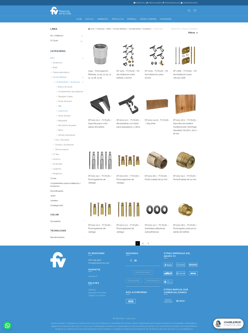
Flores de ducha (65, 101)
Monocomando (61, 149)
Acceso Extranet (142, 272)
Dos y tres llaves (62, 140)
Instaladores (134, 281)
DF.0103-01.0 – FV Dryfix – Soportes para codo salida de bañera (100, 123)
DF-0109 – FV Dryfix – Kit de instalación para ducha (156, 74)
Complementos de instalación (70, 92)
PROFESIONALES (172, 3)
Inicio (92, 29)
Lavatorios (57, 169)
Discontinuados (56, 191)
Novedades (166, 19)
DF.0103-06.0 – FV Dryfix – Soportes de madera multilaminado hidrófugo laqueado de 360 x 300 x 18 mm (185, 127)
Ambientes (102, 19)
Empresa (131, 19)
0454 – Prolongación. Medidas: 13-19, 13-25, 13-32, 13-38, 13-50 (100, 74)
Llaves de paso (64, 116)
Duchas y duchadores (64, 145)
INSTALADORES (154, 3)
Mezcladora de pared (67, 125)
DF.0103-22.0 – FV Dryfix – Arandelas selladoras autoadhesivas (157, 228)
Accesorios (57, 63)
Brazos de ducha (65, 87)
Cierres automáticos (61, 72)
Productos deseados (195, 11)
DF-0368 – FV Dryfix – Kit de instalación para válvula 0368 (185, 74)
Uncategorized (56, 205)
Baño (109, 29)
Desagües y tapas (65, 96)
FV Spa (56, 154)
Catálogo (92, 290)
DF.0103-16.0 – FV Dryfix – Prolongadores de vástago (129, 179)
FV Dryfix (54, 41)
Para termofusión (57, 237)
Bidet (55, 67)
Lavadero (54, 201)
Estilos (89, 19)
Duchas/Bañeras (119, 29)
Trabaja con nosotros (97, 295)
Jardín (52, 196)
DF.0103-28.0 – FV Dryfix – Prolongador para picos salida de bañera (185, 228)
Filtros (191, 32)
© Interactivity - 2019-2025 (124, 318)
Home (79, 19)
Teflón (60, 130)
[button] (7, 325)
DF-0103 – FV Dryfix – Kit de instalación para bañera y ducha (128, 74)
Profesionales (153, 281)
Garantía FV (93, 276)
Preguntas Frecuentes (97, 293)
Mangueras (62, 121)
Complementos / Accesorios (140, 29)
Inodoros (56, 159)
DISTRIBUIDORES (190, 3)
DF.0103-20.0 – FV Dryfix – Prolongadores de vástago (100, 228)
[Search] (189, 11)
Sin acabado (55, 221)
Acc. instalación (56, 36)
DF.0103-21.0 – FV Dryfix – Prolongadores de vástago (128, 228)
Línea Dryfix (63, 111)
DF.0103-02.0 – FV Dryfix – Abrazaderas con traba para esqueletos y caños (129, 123)
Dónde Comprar (148, 19)
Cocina (53, 178)
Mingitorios (57, 174)
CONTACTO (140, 3)
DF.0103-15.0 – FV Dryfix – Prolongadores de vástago (100, 179)
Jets (59, 106)
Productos (118, 19)
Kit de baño (57, 164)
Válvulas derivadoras (66, 135)
